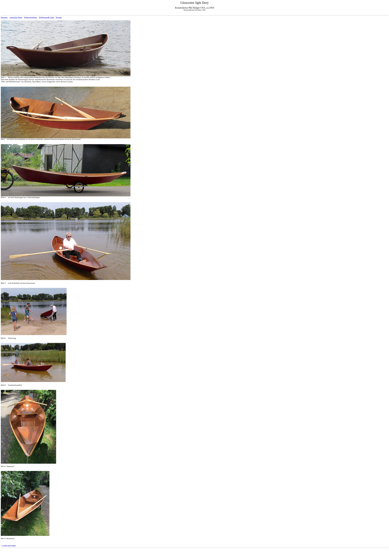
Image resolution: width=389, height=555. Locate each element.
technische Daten (16, 17)
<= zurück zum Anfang (8, 545)
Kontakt (59, 17)
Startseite (4, 17)
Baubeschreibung (30, 17)
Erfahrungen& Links (46, 17)
